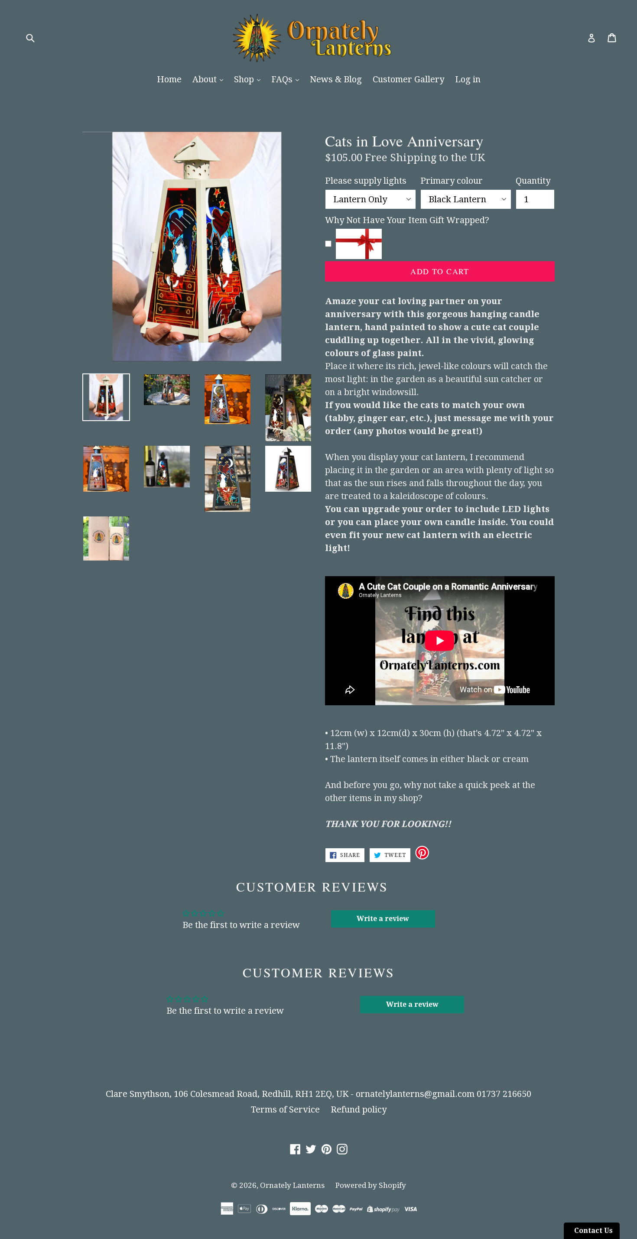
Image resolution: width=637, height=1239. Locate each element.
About (205, 79)
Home (169, 79)
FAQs (283, 79)
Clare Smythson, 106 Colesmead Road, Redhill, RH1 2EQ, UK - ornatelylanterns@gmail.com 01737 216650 (318, 1094)
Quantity (533, 180)
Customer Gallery (408, 79)
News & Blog (336, 79)
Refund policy (359, 1109)
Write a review (383, 919)
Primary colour (451, 180)
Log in (468, 79)
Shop (245, 79)
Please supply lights (365, 180)
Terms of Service (285, 1109)
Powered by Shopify (370, 1185)
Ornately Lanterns (292, 1185)
